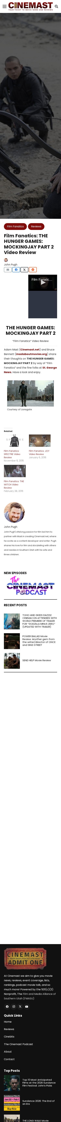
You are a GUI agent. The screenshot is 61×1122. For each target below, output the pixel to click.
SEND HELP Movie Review (36, 660)
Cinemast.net (30, 349)
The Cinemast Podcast (18, 1044)
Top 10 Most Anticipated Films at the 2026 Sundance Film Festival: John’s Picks (39, 1082)
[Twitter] (20, 1006)
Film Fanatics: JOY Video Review (39, 452)
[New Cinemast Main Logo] (30, 6)
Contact (9, 1059)
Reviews (9, 1029)
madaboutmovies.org (31, 354)
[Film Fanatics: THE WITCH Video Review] (15, 471)
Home (8, 1022)
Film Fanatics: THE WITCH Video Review (14, 484)
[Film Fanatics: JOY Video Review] (40, 440)
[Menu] (4, 6)
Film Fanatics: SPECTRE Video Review (12, 454)
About (8, 1051)
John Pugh (10, 264)
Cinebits (9, 1036)
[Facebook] (7, 1006)
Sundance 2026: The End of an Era (38, 1102)
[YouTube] (26, 1006)
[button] (56, 6)
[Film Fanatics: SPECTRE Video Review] (15, 440)
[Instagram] (13, 1006)
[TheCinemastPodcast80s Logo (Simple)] (30, 585)
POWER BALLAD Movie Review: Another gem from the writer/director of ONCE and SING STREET (38, 641)
